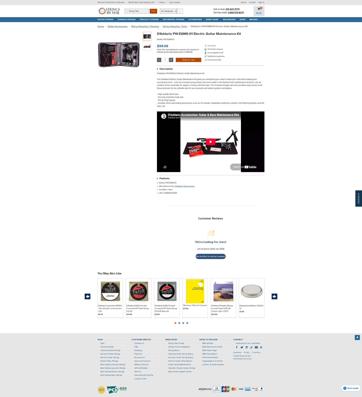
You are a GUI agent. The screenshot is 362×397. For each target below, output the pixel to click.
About (243, 2)
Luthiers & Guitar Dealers (213, 365)
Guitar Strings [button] (106, 20)
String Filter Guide (176, 343)
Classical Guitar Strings (110, 350)
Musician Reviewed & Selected (111, 2)
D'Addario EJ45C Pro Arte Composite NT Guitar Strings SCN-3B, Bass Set (166, 308)
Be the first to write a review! (210, 256)
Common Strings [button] (128, 20)
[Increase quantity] (171, 60)
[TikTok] (251, 347)
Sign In (261, 2)
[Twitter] (242, 347)
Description (166, 69)
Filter (153, 11)
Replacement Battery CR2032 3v (251, 307)
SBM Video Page (209, 350)
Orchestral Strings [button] (174, 20)
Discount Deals (107, 347)
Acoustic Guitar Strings (110, 354)
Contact (252, 2)
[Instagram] (246, 347)
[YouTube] (256, 347)
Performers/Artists (210, 357)
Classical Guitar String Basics (180, 354)
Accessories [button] (196, 20)
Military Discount (141, 365)
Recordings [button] (230, 20)
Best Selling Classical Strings (112, 365)
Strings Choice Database (179, 347)
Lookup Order (140, 379)
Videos (162, 2)
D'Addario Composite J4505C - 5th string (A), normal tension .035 (110, 308)
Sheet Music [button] (213, 20)
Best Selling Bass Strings (111, 375)
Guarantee (237, 352)
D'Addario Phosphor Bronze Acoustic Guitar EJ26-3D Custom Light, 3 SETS (222, 308)
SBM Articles (207, 343)
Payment (138, 354)
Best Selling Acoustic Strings (112, 368)
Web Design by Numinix (242, 359)
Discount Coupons (142, 361)
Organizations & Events (212, 361)
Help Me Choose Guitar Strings (181, 368)
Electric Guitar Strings (109, 357)
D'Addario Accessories (185, 186)
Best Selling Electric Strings (112, 372)
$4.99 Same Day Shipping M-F (142, 2)
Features (165, 178)
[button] (259, 13)
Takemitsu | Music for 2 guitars (195, 305)
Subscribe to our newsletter (248, 343)
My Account (139, 357)
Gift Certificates (141, 368)
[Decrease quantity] (159, 60)
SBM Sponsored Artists (212, 347)
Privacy (246, 352)
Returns (137, 372)
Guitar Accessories (118, 26)
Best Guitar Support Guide (179, 372)
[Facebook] (237, 347)
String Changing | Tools (175, 26)
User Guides (174, 2)
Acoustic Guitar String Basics (180, 357)
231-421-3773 (233, 9)
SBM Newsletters (209, 354)
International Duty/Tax (143, 375)
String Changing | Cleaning (145, 26)
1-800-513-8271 (236, 13)
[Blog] (261, 347)
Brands (254, 20)
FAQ (136, 347)
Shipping (138, 350)
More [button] (243, 20)
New (102, 343)
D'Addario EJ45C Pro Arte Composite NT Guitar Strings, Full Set (137, 308)
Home (101, 26)
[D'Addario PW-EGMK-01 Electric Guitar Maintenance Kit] (147, 36)
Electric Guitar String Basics (180, 361)
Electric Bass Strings (109, 361)
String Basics (174, 350)
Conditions (256, 352)
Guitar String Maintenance (179, 365)
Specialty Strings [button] (150, 20)
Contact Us (139, 343)
